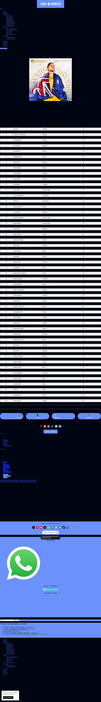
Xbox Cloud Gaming (11, 28)
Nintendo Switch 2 (11, 37)
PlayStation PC (10, 24)
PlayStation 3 (9, 20)
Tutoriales (5, 41)
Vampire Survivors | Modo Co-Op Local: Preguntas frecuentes (18, 481)
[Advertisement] (47, 606)
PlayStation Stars (10, 26)
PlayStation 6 (9, 16)
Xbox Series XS (10, 30)
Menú (1, 9)
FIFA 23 (5, 477)
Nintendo (5, 36)
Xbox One (9, 31)
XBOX (5, 27)
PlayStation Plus (10, 23)
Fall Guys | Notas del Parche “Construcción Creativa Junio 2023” (18, 480)
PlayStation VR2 (10, 21)
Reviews (5, 44)
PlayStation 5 (9, 17)
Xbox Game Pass (10, 34)
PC (4, 40)
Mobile (5, 43)
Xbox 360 (8, 33)
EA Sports (5, 474)
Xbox (4, 469)
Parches (5, 45)
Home (4, 11)
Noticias (5, 13)
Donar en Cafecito (8, 697)
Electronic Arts (7, 476)
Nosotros (20, 700)
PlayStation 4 (9, 18)
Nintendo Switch (10, 38)
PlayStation (6, 14)
